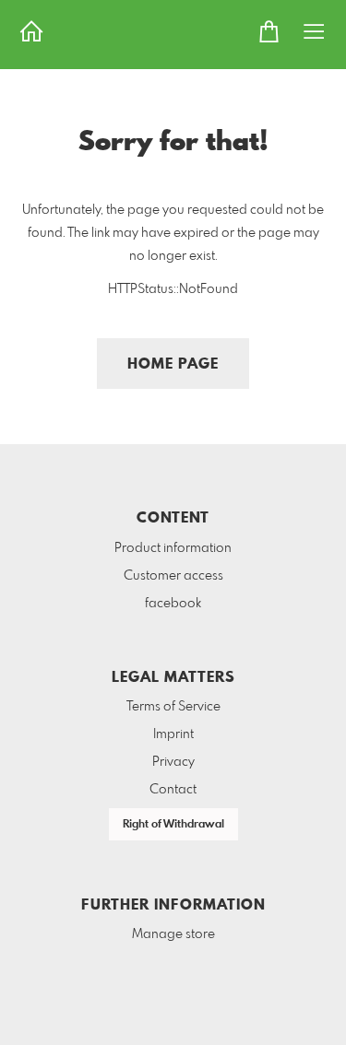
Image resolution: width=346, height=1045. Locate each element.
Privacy (173, 762)
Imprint (173, 734)
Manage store (173, 934)
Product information (173, 548)
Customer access (173, 575)
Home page (173, 364)
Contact (173, 789)
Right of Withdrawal (173, 824)
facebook (173, 603)
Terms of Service (173, 706)
